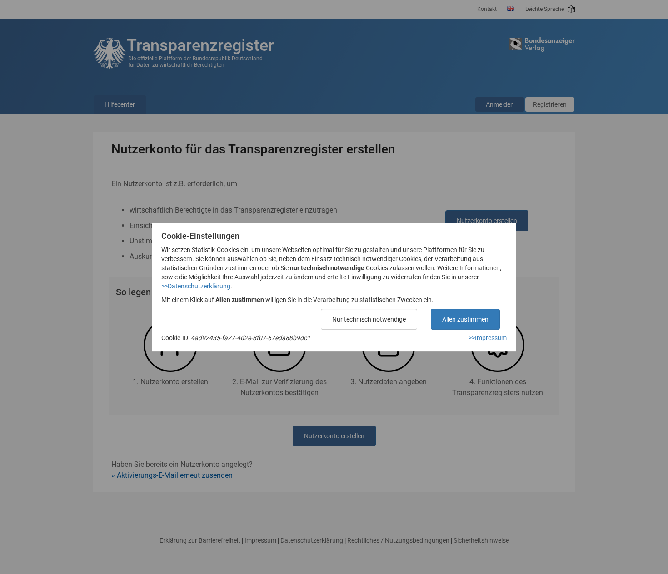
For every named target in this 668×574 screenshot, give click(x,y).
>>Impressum (488, 337)
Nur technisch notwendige (369, 319)
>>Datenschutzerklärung (195, 286)
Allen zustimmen (465, 319)
